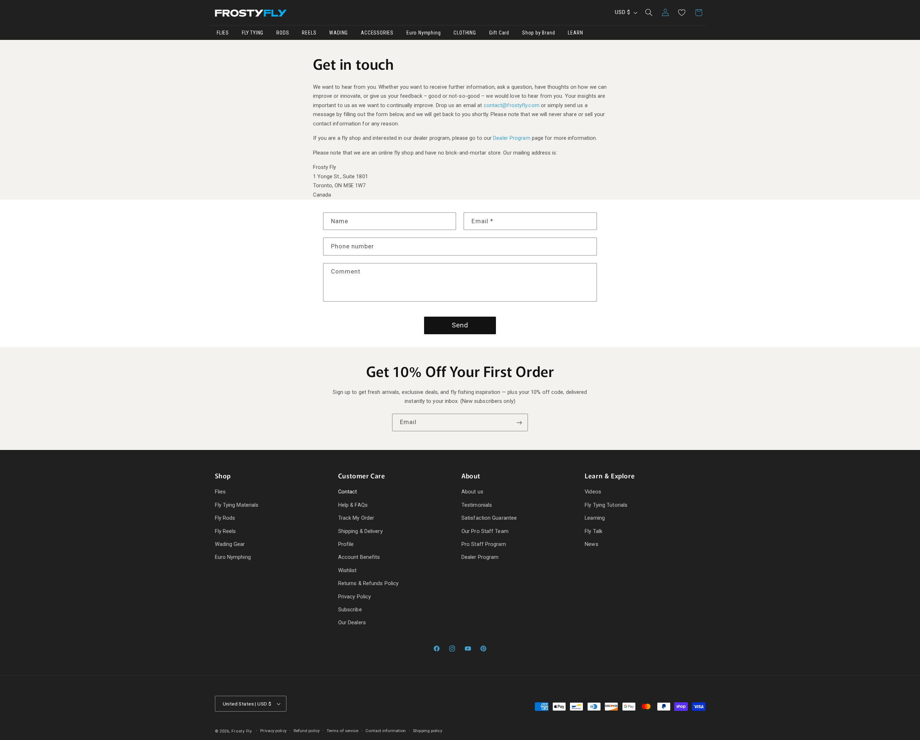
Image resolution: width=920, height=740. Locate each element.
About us (472, 492)
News (591, 544)
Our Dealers (352, 623)
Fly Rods (225, 518)
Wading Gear (230, 544)
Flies (220, 492)
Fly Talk (593, 531)
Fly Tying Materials (237, 505)
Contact (347, 492)
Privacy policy (273, 730)
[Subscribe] (519, 422)
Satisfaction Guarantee (489, 518)
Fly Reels (225, 531)
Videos (593, 492)
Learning (595, 518)
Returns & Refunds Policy (368, 583)
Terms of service (343, 730)
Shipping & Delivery (360, 531)
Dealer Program (511, 138)
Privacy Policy (354, 596)
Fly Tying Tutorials (606, 505)
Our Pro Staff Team (485, 531)
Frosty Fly (241, 731)
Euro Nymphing (233, 557)
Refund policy (306, 730)
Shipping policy (427, 730)
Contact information (385, 730)
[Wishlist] (681, 12)
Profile (346, 544)
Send (460, 325)
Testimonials (476, 505)
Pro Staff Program (483, 544)
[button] (648, 12)
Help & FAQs (353, 505)
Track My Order (356, 518)
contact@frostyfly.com (511, 105)
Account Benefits (359, 557)
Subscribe (350, 609)
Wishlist (347, 570)
